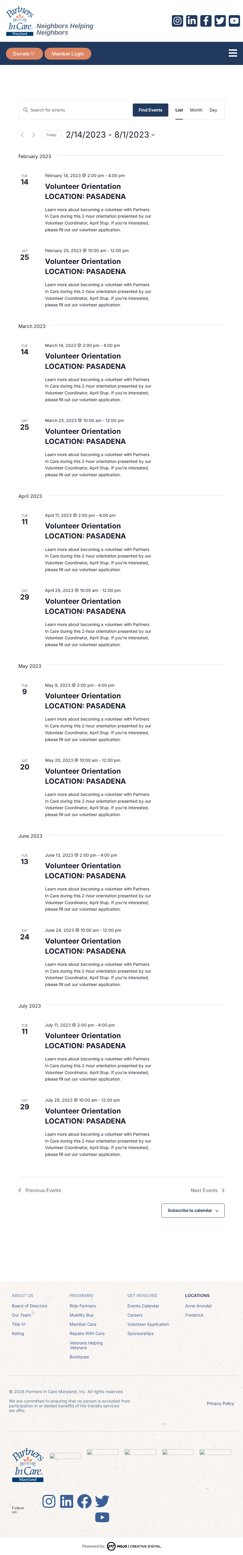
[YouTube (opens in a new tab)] (234, 20)
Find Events (150, 109)
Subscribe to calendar (190, 1210)
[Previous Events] (21, 134)
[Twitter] (102, 1501)
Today (51, 135)
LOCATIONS (197, 1295)
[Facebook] (84, 1501)
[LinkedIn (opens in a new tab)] (191, 20)
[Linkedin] (66, 1501)
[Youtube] (102, 1517)
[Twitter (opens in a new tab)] (220, 20)
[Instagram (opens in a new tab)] (177, 20)
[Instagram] (48, 1501)
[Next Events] (33, 134)
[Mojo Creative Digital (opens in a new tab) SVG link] (134, 1546)
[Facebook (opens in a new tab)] (206, 20)
